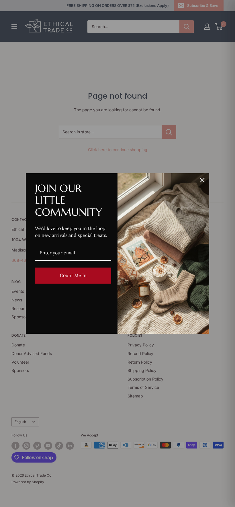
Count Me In (73, 275)
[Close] (202, 180)
